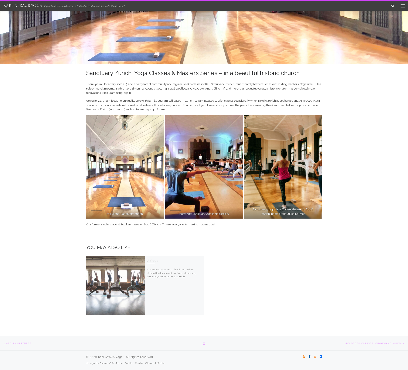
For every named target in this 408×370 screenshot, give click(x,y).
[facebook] (309, 357)
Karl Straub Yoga (110, 357)
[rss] (304, 357)
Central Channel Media (150, 363)
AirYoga (152, 260)
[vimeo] (321, 357)
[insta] (315, 357)
